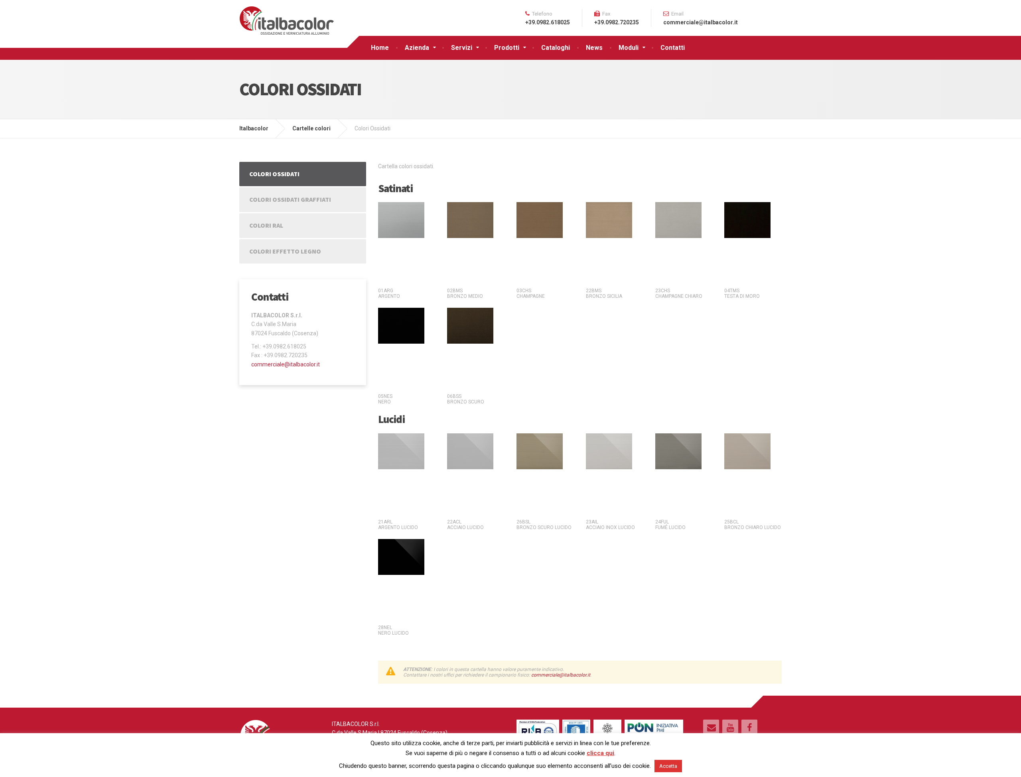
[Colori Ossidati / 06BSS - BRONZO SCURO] (470, 325)
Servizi (461, 47)
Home (380, 47)
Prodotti (506, 47)
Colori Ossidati (274, 174)
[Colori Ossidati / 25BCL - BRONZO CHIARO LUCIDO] (747, 451)
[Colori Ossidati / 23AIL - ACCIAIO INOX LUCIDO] (609, 451)
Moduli (629, 47)
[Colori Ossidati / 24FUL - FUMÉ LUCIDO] (678, 451)
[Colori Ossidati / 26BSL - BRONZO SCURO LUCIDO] (539, 451)
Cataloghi (555, 47)
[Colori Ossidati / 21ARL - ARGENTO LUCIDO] (401, 451)
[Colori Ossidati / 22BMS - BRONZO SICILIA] (609, 219)
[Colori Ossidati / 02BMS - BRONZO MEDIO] (470, 219)
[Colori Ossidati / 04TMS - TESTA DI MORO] (747, 219)
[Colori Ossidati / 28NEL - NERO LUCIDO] (401, 556)
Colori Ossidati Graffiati (290, 199)
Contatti (672, 47)
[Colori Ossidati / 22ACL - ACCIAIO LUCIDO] (470, 451)
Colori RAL (266, 225)
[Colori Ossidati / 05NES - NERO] (401, 325)
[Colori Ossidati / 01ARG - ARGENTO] (401, 219)
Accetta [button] (668, 766)
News (594, 47)
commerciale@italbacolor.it (560, 675)
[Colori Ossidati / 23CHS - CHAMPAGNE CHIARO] (678, 219)
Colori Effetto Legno (285, 251)
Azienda (417, 47)
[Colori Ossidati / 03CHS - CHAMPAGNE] (539, 219)
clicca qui (600, 753)
